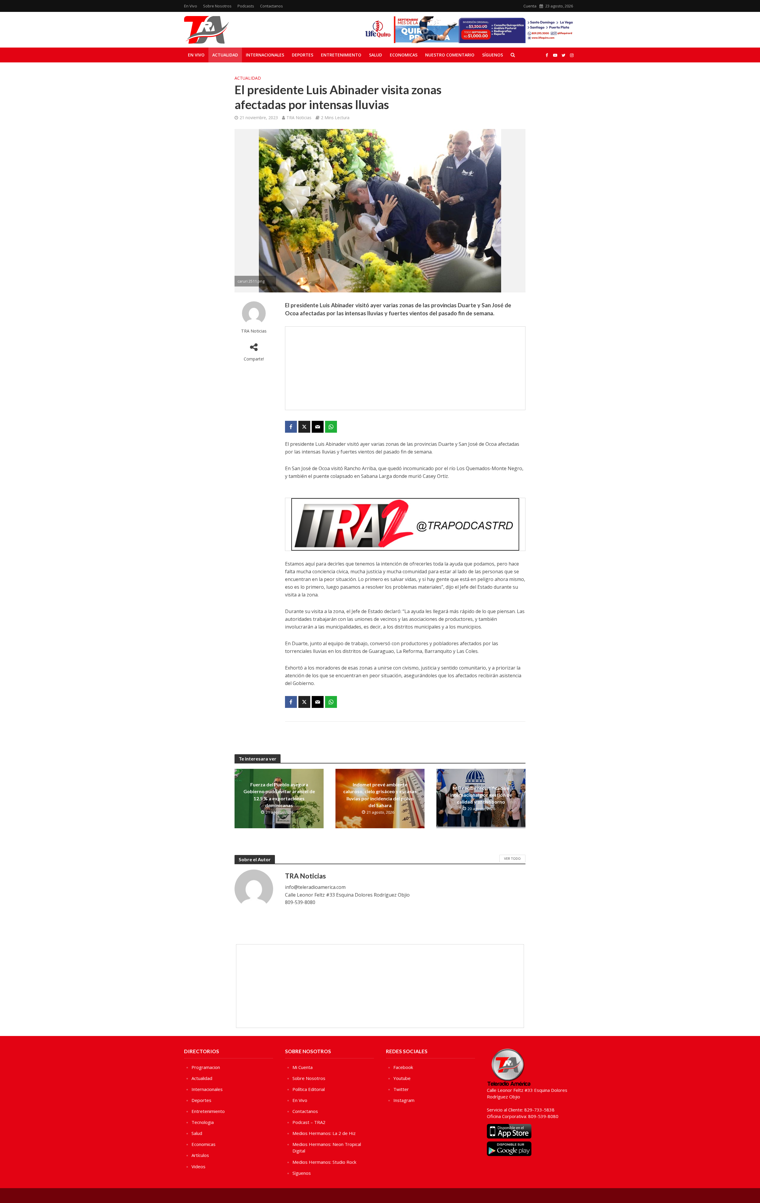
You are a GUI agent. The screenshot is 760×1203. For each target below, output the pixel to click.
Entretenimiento (341, 55)
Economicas (403, 55)
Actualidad (225, 55)
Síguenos (492, 55)
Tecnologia (202, 1122)
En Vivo (190, 6)
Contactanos (271, 6)
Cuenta (529, 6)
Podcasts (246, 6)
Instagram (403, 1100)
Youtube (402, 1078)
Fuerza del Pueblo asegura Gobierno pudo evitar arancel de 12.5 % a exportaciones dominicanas (279, 795)
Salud (375, 55)
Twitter (401, 1089)
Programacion (205, 1067)
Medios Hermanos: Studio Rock (324, 1162)
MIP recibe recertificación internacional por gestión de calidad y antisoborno (481, 794)
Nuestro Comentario (449, 55)
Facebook (403, 1067)
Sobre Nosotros (217, 6)
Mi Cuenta (302, 1067)
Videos (198, 1166)
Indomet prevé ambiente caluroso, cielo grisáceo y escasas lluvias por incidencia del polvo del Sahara (380, 795)
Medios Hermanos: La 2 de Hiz (324, 1133)
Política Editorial (308, 1089)
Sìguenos (301, 1173)
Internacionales (265, 55)
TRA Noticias (298, 117)
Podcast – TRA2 (308, 1122)
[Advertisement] (405, 368)
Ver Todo (512, 858)
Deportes (302, 55)
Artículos (200, 1155)
